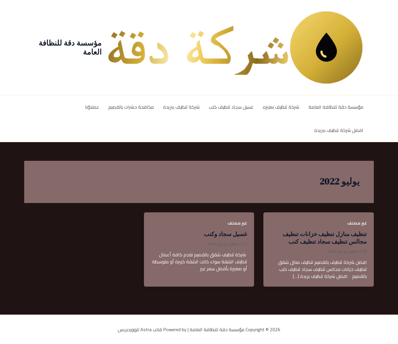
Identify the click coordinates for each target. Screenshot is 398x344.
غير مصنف (357, 223)
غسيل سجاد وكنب (225, 234)
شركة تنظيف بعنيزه (281, 107)
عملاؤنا (92, 107)
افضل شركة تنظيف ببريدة (338, 130)
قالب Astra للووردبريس (140, 329)
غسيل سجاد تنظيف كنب (231, 107)
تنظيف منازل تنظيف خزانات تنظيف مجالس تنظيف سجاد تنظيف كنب (325, 238)
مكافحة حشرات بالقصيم (131, 107)
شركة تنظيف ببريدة (181, 107)
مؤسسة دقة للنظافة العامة (70, 47)
